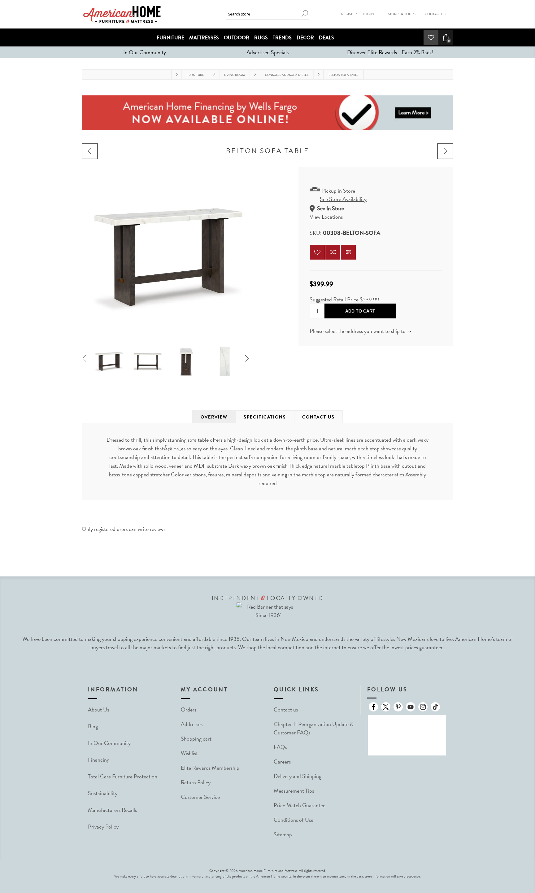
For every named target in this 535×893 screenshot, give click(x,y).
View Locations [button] (326, 216)
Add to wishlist (317, 252)
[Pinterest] (398, 706)
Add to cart (360, 311)
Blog (93, 726)
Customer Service (200, 797)
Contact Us (435, 14)
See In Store (330, 208)
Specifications (265, 417)
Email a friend (348, 252)
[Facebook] (373, 706)
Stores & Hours (401, 14)
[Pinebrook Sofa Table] (90, 151)
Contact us (286, 709)
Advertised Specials (267, 52)
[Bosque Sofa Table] (445, 151)
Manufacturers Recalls (112, 810)
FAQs (280, 747)
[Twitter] (386, 706)
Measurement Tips (294, 790)
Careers (282, 761)
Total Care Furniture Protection (122, 776)
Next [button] (249, 359)
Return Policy (196, 782)
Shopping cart (196, 738)
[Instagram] (423, 706)
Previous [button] (87, 359)
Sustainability (102, 793)
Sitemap (283, 834)
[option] (108, 359)
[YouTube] (410, 706)
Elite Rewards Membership (210, 768)
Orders (188, 709)
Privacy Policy (103, 826)
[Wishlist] (431, 37)
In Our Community (144, 52)
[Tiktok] (435, 706)
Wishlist (189, 753)
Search (304, 13)
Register (349, 14)
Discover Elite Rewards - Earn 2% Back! (390, 52)
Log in (368, 14)
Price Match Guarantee (299, 805)
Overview (214, 417)
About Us (98, 709)
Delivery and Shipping (297, 776)
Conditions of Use (293, 820)
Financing (98, 759)
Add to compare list (332, 252)
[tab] (214, 417)
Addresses (191, 724)
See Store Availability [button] (343, 199)
